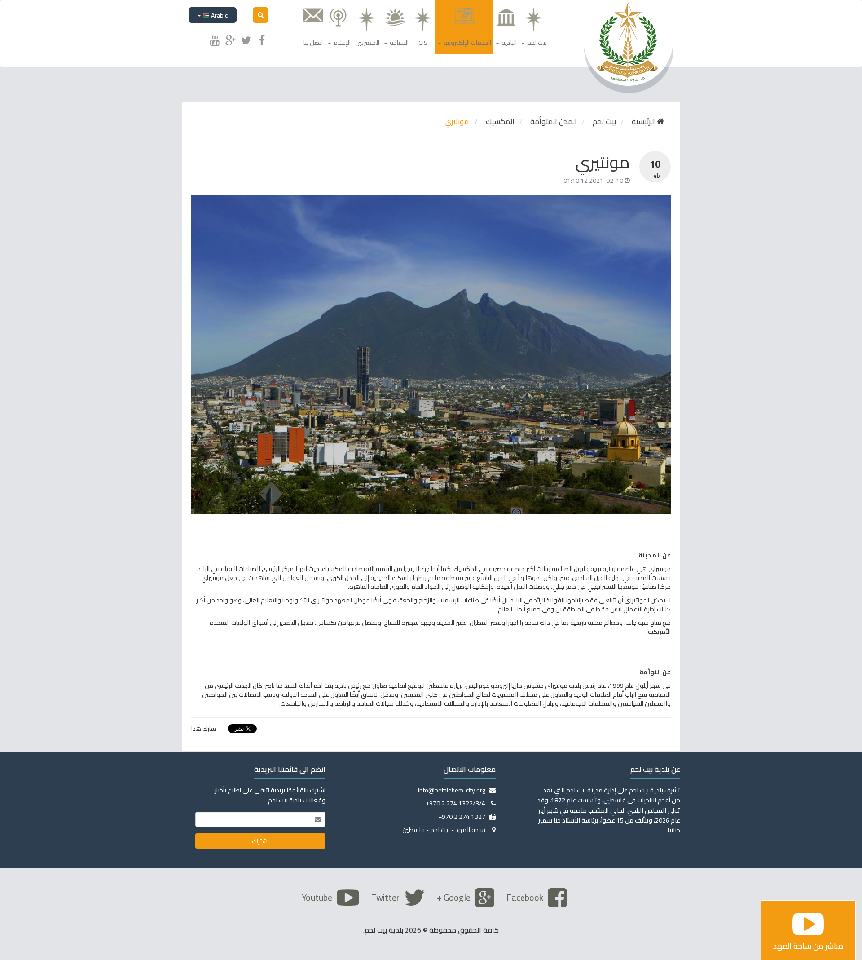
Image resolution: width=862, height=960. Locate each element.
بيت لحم (604, 121)
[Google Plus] (230, 39)
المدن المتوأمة (553, 121)
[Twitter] (246, 39)
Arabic (219, 15)
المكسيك (500, 121)
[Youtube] (214, 39)
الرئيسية (644, 121)
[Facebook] (261, 39)
